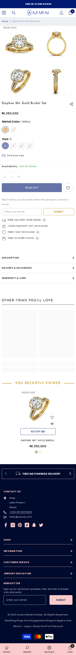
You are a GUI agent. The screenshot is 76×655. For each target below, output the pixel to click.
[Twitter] (41, 525)
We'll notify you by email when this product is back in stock (35, 202)
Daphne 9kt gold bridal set (38, 440)
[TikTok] (27, 525)
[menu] (4, 13)
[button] (64, 95)
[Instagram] (13, 525)
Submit (59, 211)
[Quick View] (52, 423)
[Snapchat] (34, 525)
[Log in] (61, 13)
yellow (36, 452)
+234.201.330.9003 (20, 512)
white (40, 452)
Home (5, 21)
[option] (38, 4)
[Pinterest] (20, 525)
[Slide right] (70, 474)
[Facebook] (6, 525)
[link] (19, 364)
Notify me (38, 431)
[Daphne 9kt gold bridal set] (38, 408)
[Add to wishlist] (68, 187)
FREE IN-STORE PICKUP (38, 4)
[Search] (14, 13)
